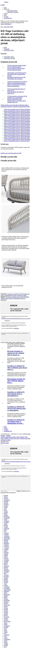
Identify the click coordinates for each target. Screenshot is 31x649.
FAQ (5, 15)
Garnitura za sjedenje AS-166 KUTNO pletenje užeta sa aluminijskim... (16, 408)
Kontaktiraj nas (8, 18)
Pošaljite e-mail (5, 443)
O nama (6, 16)
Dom (5, 7)
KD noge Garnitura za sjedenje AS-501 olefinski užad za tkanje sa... (15, 353)
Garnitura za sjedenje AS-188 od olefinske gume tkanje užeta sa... (17, 367)
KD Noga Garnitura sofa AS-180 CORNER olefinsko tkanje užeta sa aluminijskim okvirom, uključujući (15, 298)
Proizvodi (6, 49)
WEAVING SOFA (12, 10)
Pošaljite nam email (6, 153)
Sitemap (8, 435)
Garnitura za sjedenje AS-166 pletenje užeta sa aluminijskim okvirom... (16, 421)
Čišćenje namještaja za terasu (8, 437)
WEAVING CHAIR (12, 12)
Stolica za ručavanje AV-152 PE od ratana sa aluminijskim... (16, 85)
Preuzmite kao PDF (16, 153)
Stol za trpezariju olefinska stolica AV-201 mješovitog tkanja (16, 69)
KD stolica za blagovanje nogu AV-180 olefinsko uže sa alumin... (16, 78)
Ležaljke (6, 438)
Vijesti (5, 13)
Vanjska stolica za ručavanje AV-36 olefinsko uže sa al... (16, 101)
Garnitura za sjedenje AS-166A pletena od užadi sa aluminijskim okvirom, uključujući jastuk (15, 294)
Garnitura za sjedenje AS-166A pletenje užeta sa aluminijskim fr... (16, 394)
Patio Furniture (20, 437)
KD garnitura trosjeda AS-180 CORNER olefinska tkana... (16, 380)
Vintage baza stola (14, 438)
